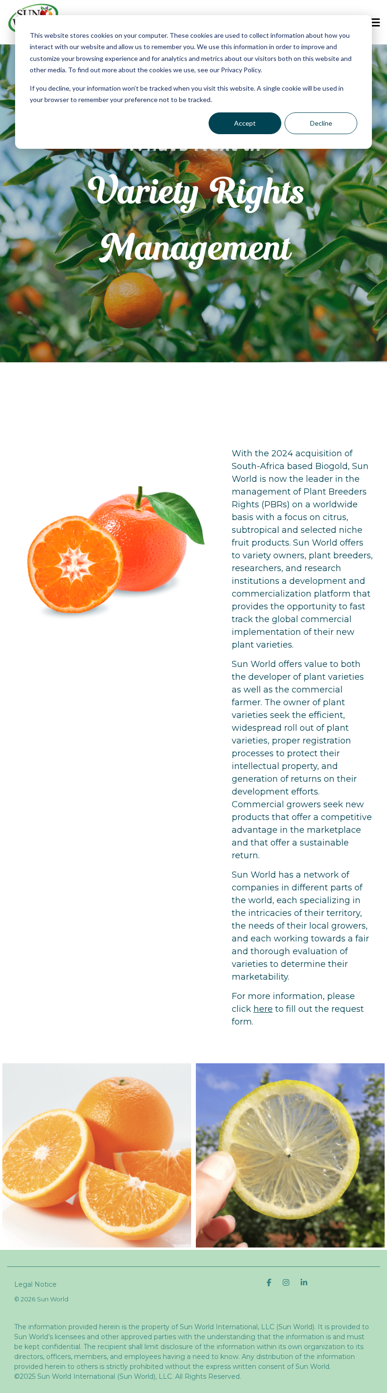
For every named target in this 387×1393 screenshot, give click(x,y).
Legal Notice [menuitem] (35, 1284)
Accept (245, 123)
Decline (321, 123)
